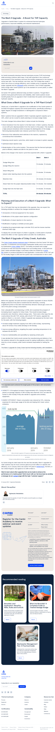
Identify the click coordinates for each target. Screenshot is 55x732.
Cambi (2, 8)
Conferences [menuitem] (47, 713)
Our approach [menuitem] (27, 712)
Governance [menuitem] (27, 718)
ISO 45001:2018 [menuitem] (4, 716)
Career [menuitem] (26, 704)
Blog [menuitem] (45, 704)
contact (15, 476)
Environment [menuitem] (27, 714)
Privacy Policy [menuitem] (13, 727)
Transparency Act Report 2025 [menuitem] (8, 729)
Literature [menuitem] (46, 702)
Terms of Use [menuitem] (4, 727)
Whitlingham (40, 466)
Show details (48, 375)
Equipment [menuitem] (3, 702)
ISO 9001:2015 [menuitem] (4, 712)
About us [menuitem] (26, 700)
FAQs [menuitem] (45, 709)
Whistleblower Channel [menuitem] (23, 729)
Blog (7, 8)
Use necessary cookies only (10, 379)
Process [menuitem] (3, 700)
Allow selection (27, 379)
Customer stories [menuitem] (48, 700)
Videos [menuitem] (45, 706)
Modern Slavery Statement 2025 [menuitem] (25, 727)
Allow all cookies (45, 379)
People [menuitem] (26, 716)
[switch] (21, 371)
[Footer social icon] (2, 692)
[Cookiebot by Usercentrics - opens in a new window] (47, 351)
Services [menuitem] (3, 704)
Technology (6, 13)
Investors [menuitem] (26, 702)
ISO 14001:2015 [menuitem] (4, 714)
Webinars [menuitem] (46, 711)
